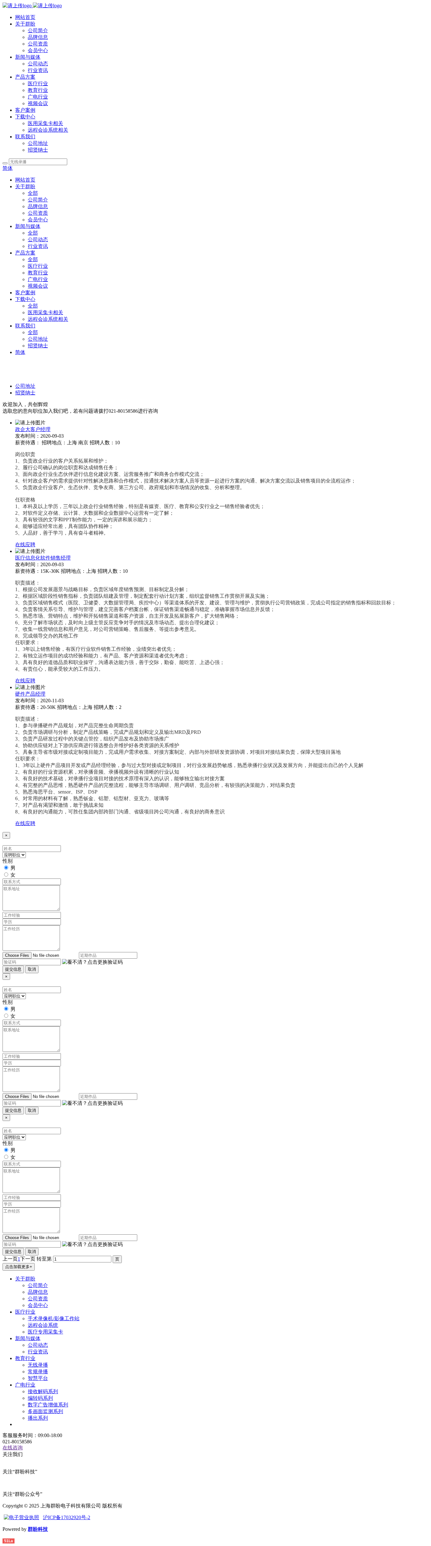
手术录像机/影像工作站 (54, 1318)
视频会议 (38, 103)
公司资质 (38, 43)
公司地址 (38, 143)
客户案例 (25, 110)
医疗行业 (38, 83)
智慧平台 (38, 1378)
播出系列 (38, 1418)
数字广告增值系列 (48, 1404)
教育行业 (38, 90)
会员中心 (38, 50)
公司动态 (38, 63)
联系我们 (25, 136)
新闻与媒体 (27, 57)
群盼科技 (38, 1529)
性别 (8, 861)
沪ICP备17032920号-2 (66, 1517)
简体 (8, 168)
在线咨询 (13, 1447)
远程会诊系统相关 (48, 130)
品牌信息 (38, 37)
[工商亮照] (21, 1517)
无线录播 (38, 1365)
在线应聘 (25, 544)
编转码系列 (40, 1398)
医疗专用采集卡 (45, 1331)
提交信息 (13, 969)
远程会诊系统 (43, 1325)
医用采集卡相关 (45, 123)
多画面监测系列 (45, 1411)
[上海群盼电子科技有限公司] (32, 5)
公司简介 (38, 30)
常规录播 (38, 1371)
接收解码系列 (43, 1391)
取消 (32, 969)
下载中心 (25, 116)
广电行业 (38, 96)
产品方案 (25, 77)
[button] (92, 962)
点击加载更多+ (18, 1266)
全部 (33, 193)
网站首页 (25, 17)
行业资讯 (38, 70)
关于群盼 (25, 24)
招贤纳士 (38, 150)
